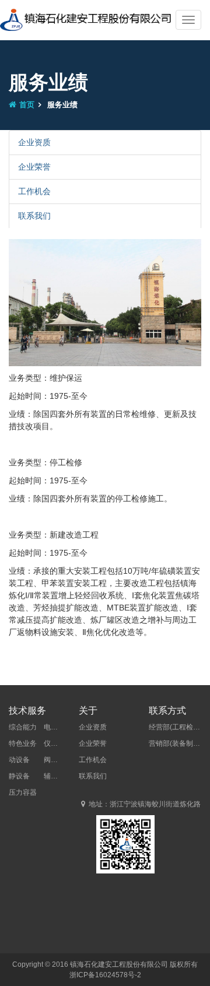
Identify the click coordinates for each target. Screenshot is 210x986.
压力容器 (23, 792)
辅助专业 (58, 776)
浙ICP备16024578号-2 (105, 975)
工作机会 (34, 191)
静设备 (19, 776)
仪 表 (58, 743)
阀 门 (58, 760)
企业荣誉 (34, 166)
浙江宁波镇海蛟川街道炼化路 (155, 804)
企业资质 (34, 142)
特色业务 (23, 743)
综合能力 (23, 727)
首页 (26, 104)
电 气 (58, 727)
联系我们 (34, 215)
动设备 (19, 760)
